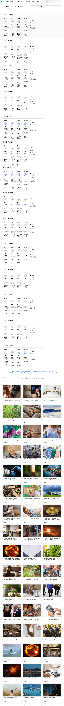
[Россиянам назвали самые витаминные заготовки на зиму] (52, 514)
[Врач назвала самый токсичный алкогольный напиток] (32, 474)
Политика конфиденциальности (25, 705)
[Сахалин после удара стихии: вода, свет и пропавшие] (32, 673)
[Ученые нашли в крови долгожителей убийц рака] (12, 474)
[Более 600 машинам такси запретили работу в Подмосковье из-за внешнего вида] (52, 474)
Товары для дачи (32, 374)
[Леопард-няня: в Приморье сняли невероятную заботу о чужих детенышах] (12, 414)
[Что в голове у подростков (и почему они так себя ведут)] (52, 574)
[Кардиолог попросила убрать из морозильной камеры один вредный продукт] (32, 394)
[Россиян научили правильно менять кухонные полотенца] (12, 534)
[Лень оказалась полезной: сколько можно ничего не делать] (12, 514)
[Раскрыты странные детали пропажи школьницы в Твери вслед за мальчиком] (32, 454)
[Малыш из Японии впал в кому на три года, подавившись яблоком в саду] (32, 494)
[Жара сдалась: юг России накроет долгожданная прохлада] (32, 534)
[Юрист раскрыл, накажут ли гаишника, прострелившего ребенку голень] (12, 574)
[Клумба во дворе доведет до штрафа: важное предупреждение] (12, 593)
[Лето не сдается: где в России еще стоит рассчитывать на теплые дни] (52, 494)
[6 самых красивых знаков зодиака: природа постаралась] (52, 653)
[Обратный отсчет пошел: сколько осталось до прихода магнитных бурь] (12, 673)
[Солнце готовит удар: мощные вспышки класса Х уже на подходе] (12, 554)
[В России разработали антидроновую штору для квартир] (32, 554)
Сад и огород (59, 372)
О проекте (16, 705)
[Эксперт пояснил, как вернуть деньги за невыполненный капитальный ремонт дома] (52, 673)
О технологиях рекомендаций (37, 705)
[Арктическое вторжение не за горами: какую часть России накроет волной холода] (52, 414)
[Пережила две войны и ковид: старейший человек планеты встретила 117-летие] (12, 454)
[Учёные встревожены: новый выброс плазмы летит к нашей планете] (32, 653)
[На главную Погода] (6, 1)
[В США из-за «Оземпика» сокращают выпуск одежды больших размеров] (52, 454)
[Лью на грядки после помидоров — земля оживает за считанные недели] (32, 574)
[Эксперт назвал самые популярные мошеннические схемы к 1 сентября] (52, 693)
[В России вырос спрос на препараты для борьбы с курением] (52, 434)
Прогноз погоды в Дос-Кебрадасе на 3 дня (21, 371)
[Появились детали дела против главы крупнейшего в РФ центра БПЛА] (32, 434)
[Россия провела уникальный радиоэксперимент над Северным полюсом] (12, 653)
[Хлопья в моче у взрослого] (32, 633)
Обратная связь (46, 705)
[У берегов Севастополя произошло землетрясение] (32, 693)
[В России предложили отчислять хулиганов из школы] (52, 593)
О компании (6, 705)
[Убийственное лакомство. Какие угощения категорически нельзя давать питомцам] (12, 394)
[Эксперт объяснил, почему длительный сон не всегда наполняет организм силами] (32, 593)
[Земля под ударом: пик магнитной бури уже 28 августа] (52, 534)
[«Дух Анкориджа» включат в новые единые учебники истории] (12, 613)
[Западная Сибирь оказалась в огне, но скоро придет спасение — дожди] (12, 693)
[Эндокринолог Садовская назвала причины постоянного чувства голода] (32, 613)
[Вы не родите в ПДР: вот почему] (32, 514)
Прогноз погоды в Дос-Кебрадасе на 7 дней (12, 372)
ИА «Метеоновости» (59, 705)
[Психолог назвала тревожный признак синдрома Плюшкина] (12, 494)
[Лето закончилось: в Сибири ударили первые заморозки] (52, 633)
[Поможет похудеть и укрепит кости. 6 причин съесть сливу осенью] (12, 434)
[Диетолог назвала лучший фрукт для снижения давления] (52, 554)
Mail (2, 705)
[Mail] (2, 1)
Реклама (10, 705)
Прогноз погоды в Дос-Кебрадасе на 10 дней (34, 372)
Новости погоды (50, 372)
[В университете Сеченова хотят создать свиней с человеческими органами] (32, 414)
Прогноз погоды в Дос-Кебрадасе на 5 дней (43, 371)
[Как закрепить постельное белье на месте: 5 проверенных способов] (52, 394)
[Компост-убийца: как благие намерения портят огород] (12, 633)
